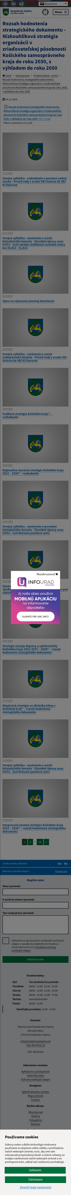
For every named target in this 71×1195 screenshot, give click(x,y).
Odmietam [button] (35, 1179)
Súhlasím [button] (35, 1170)
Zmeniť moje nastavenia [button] (35, 1187)
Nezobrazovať (46, 574)
